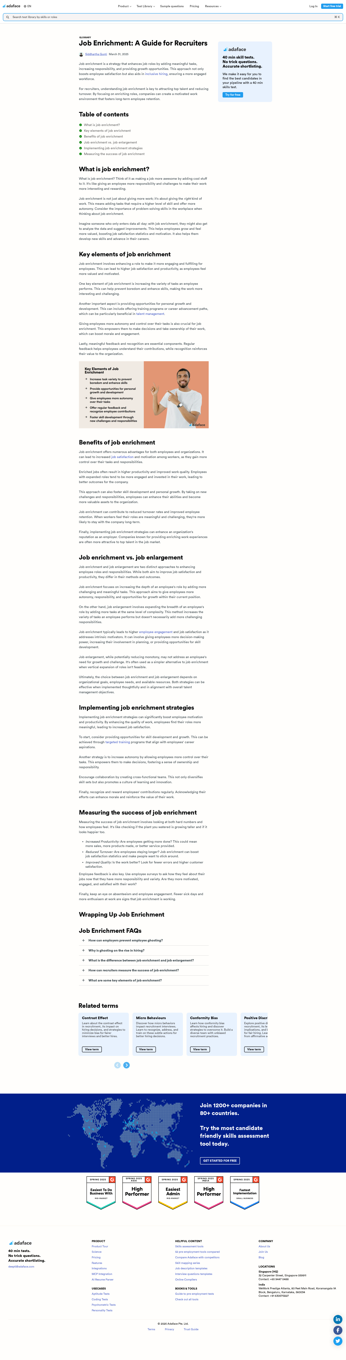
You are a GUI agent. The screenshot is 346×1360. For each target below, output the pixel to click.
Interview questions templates (193, 1274)
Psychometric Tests (104, 1305)
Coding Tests (100, 1299)
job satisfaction (122, 457)
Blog (261, 1257)
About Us (264, 1246)
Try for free (232, 94)
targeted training (117, 742)
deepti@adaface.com (21, 1266)
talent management (150, 313)
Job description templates (191, 1268)
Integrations (99, 1268)
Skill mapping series (187, 1263)
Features (97, 1263)
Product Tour (100, 1246)
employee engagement (155, 632)
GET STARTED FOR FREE (220, 1160)
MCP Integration (102, 1274)
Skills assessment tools (189, 1246)
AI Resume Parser (103, 1279)
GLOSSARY (85, 37)
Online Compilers (186, 1279)
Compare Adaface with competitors (197, 1257)
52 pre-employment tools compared (197, 1252)
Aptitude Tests (101, 1294)
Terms (151, 1329)
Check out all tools (186, 1299)
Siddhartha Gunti (96, 54)
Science (96, 1252)
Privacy (169, 1329)
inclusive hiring (156, 74)
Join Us (263, 1252)
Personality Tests (102, 1310)
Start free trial (332, 6)
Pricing (96, 1257)
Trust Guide (191, 1329)
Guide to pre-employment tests (194, 1294)
